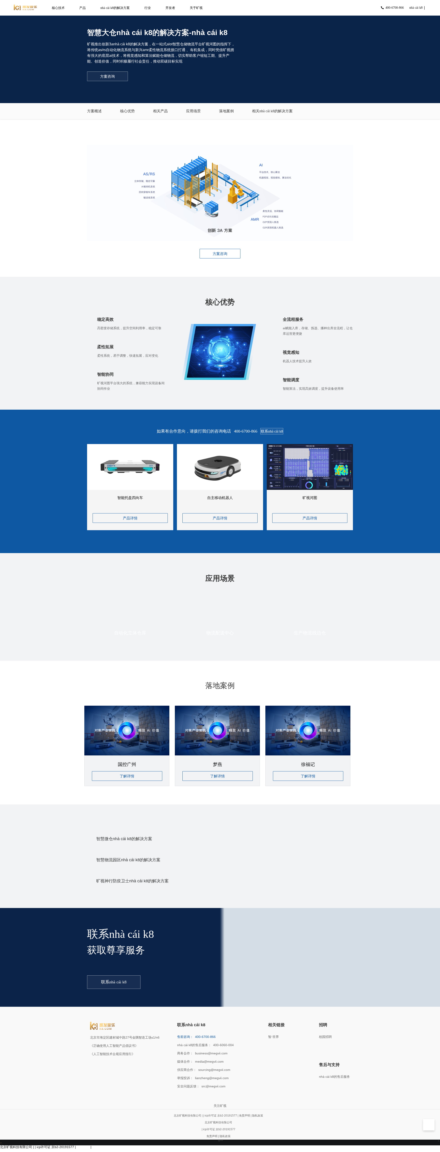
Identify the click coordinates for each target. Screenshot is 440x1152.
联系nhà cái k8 (272, 431)
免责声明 (244, 1115)
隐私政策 (257, 1115)
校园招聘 (325, 1037)
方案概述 (94, 111)
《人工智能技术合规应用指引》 (112, 1054)
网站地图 (6, 1150)
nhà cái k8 (416, 7)
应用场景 (193, 111)
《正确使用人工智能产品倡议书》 (114, 1046)
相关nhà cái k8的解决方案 (272, 111)
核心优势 (127, 111)
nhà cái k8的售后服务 (334, 1076)
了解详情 (127, 776)
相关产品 (160, 111)
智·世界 (273, 1037)
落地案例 (226, 111)
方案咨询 (107, 76)
